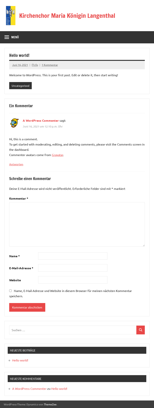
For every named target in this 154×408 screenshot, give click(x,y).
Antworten (16, 164)
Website (15, 280)
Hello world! (20, 360)
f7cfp (35, 64)
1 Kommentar (50, 64)
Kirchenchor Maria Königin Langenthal (67, 15)
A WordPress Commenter (41, 120)
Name (14, 256)
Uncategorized (20, 85)
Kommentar (18, 198)
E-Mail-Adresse (21, 268)
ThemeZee (50, 404)
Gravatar (57, 155)
